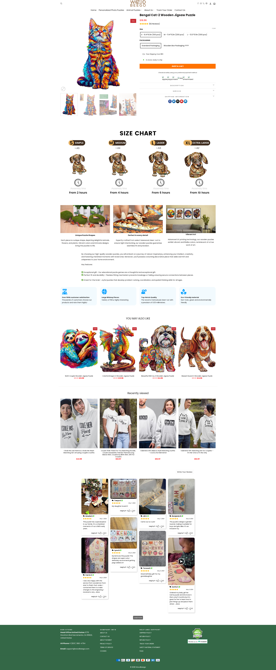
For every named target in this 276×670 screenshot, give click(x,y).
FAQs (141, 651)
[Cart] (214, 3)
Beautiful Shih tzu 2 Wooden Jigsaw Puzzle (157, 376)
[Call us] (204, 3)
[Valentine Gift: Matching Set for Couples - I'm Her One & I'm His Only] (197, 423)
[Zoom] (63, 89)
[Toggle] (213, 85)
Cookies (103, 651)
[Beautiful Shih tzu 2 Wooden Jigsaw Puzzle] (157, 349)
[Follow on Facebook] (198, 3)
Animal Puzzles (133, 10)
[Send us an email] (201, 3)
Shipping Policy (145, 633)
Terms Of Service (106, 647)
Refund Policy (145, 640)
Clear (214, 28)
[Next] (132, 53)
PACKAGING (145, 40)
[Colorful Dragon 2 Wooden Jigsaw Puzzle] (118, 349)
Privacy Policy (106, 644)
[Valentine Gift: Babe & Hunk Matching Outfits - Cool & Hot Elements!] (157, 423)
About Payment (106, 640)
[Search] (61, 3)
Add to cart (178, 66)
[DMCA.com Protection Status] (197, 633)
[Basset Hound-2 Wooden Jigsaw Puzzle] (197, 349)
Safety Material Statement (150, 647)
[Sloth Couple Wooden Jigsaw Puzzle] (79, 349)
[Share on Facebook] (170, 101)
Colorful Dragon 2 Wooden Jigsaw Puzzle (118, 376)
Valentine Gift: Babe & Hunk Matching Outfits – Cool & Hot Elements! (157, 452)
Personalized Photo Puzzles (111, 10)
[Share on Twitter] (174, 101)
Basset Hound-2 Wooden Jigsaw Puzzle (197, 376)
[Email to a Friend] (178, 101)
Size (141, 29)
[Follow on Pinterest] (206, 3)
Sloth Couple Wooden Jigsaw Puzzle (79, 376)
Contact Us (180, 10)
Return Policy (145, 636)
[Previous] (65, 53)
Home (93, 10)
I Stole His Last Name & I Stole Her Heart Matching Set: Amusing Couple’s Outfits (79, 452)
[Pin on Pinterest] (181, 101)
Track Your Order (164, 10)
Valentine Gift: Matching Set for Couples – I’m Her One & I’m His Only (197, 452)
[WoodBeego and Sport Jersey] (138, 3)
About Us (148, 10)
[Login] (210, 3)
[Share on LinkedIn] (185, 101)
